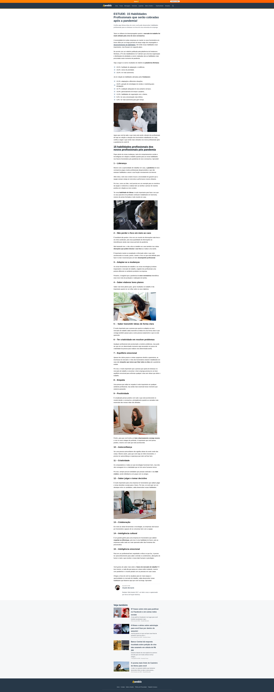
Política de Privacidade (141, 687)
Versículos (134, 5)
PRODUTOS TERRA (175, 1)
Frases (121, 5)
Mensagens (127, 5)
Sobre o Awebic (149, 5)
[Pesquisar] (172, 5)
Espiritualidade (159, 5)
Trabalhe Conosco (152, 687)
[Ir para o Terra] (137, 1)
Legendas (140, 5)
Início (116, 5)
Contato (123, 687)
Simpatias (167, 5)
